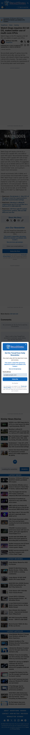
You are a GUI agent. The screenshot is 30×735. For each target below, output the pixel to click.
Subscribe (15, 379)
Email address (7, 371)
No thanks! (15, 383)
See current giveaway (15, 368)
